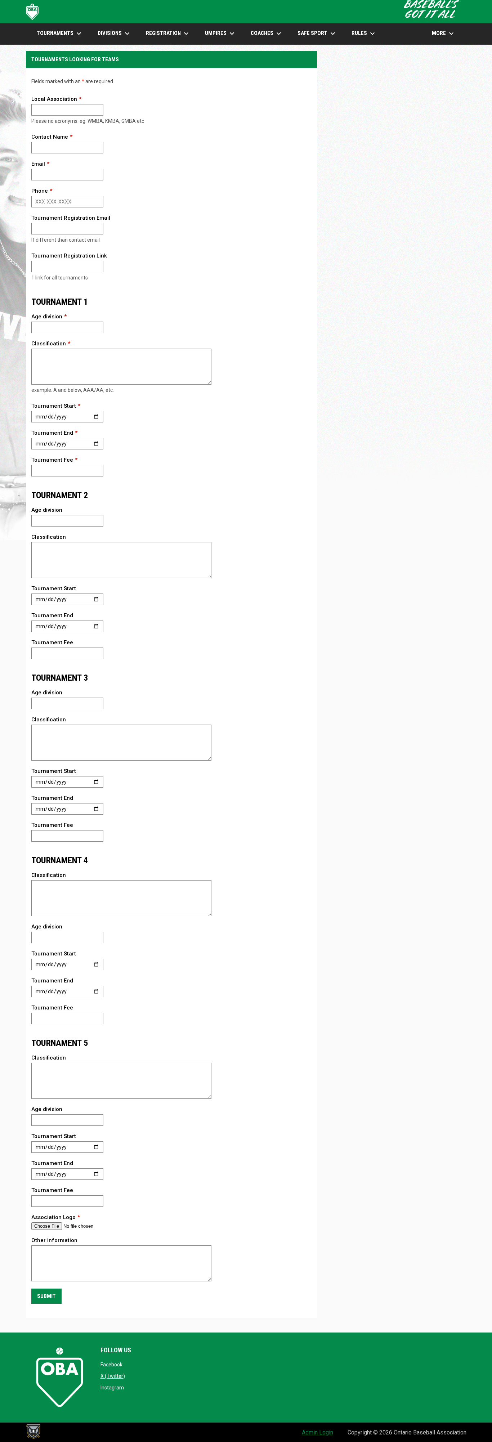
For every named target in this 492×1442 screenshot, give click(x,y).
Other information (54, 1240)
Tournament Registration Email (70, 218)
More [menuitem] (444, 33)
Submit (46, 1296)
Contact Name (49, 137)
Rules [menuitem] (364, 33)
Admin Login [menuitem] (317, 1432)
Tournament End (52, 433)
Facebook (111, 1364)
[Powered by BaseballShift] (33, 1431)
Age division (46, 316)
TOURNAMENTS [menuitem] (60, 33)
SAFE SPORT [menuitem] (317, 33)
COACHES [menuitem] (267, 33)
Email (38, 164)
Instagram (112, 1387)
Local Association (54, 99)
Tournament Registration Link (69, 255)
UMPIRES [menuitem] (220, 33)
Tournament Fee (52, 460)
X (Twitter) (112, 1376)
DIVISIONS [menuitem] (114, 33)
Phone (39, 191)
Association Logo (53, 1217)
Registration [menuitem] (168, 33)
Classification (48, 343)
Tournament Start (53, 406)
